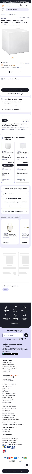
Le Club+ (13, 65)
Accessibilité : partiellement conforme (12, 424)
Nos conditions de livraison (9, 368)
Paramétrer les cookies (8, 415)
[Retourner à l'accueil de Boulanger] (6, 6)
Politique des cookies (8, 417)
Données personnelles (8, 414)
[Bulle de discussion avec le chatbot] (26, 465)
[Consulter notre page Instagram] (25, 340)
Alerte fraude (6, 431)
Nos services (5, 392)
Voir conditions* (15, 323)
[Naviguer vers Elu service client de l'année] (15, 451)
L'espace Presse (6, 390)
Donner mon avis (15, 206)
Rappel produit (6, 429)
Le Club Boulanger (7, 397)
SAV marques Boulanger (8, 395)
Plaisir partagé (6, 388)
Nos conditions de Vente (9, 408)
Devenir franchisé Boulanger (10, 439)
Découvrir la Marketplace (9, 442)
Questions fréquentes (8, 364)
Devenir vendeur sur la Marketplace (12, 444)
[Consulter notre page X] (22, 340)
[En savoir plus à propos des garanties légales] (22, 94)
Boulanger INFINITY (7, 402)
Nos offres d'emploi (7, 437)
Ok (26, 335)
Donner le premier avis (14, 25)
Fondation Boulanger (8, 399)
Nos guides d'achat (7, 370)
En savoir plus (5, 131)
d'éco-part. (27, 63)
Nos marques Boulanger (8, 393)
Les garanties (6, 410)
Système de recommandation (10, 419)
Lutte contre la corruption (9, 423)
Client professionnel (7, 401)
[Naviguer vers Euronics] (15, 447)
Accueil (3, 14)
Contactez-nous (7, 362)
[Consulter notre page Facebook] (19, 340)
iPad (5, 289)
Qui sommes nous (7, 386)
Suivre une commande (8, 366)
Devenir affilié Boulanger (9, 440)
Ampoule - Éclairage (11, 14)
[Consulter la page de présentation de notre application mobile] (6, 354)
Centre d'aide (6, 372)
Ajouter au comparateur (16, 72)
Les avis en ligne (6, 421)
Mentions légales (7, 412)
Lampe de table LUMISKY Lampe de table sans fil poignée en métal (9, 236)
